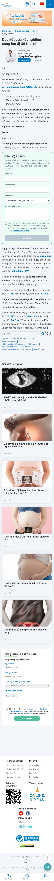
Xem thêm (7, 407)
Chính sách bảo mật (21, 231)
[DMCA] (27, 845)
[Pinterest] (50, 333)
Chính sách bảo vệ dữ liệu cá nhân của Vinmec (27, 857)
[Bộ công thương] (27, 838)
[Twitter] (46, 333)
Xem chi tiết (38, 60)
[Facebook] (42, 333)
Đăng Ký (27, 238)
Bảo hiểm (33, 773)
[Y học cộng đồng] (26, 822)
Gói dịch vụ (34, 769)
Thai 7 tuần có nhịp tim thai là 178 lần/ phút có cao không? (25, 399)
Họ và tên (9, 174)
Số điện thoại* (11, 673)
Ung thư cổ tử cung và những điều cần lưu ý (25, 631)
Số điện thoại (10, 185)
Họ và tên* (9, 664)
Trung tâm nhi (8, 33)
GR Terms (27, 863)
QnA (34, 339)
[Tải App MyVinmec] (14, 796)
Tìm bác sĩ (10, 773)
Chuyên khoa (35, 765)
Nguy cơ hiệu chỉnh (10, 347)
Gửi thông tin (27, 719)
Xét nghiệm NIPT (9, 341)
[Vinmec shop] (37, 794)
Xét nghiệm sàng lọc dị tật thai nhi (16, 349)
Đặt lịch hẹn (34, 777)
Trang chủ (6, 31)
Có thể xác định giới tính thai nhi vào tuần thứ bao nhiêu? (24, 492)
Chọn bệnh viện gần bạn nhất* (18, 681)
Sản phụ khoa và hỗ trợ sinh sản (16, 339)
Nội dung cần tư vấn (13, 206)
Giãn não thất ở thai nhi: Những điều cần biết (26, 538)
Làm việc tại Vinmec (14, 777)
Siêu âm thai (39, 349)
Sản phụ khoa (27, 347)
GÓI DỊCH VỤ (30, 316)
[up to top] (47, 858)
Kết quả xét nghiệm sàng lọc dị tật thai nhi (20, 344)
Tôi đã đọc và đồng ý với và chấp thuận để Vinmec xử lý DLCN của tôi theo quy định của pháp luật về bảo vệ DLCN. (28, 711)
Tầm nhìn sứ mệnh (14, 765)
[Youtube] (21, 813)
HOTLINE (9, 316)
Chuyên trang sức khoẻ (25, 31)
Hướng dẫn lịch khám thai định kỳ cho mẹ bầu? (25, 584)
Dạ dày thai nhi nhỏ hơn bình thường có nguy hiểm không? (26, 445)
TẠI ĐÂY (15, 320)
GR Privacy (27, 860)
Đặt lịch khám (24, 60)
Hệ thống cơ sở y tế (14, 769)
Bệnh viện (9, 196)
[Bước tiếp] (26, 827)
